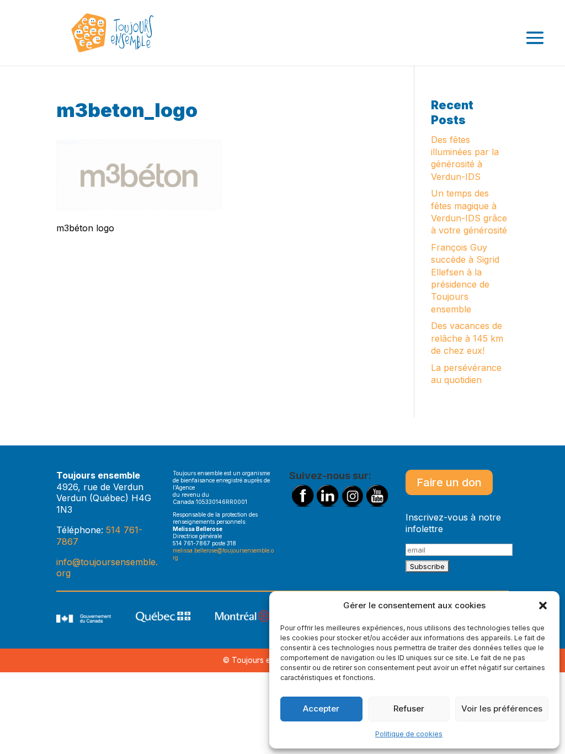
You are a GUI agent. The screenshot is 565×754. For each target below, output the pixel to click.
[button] (542, 605)
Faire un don (449, 482)
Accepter (321, 708)
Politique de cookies (409, 734)
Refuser (408, 708)
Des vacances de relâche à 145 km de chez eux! (467, 338)
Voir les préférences (501, 708)
